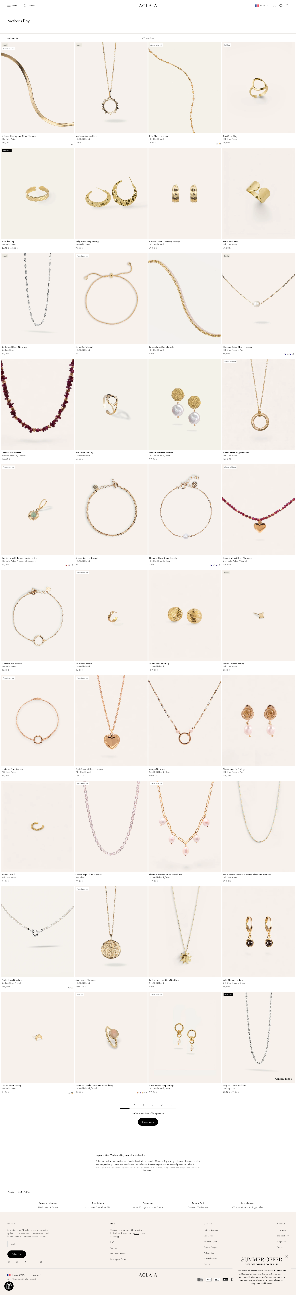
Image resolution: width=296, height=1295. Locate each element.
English (36, 1274)
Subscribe (17, 1254)
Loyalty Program (210, 1241)
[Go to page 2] (171, 1105)
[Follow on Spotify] (41, 1262)
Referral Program (211, 1247)
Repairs (207, 1264)
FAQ (112, 1242)
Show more (148, 1121)
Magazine (281, 1241)
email (136, 1233)
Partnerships (209, 1252)
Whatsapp (114, 1236)
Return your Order (118, 1259)
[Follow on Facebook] (33, 1262)
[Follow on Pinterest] (16, 1262)
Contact (113, 1247)
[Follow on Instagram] (8, 1262)
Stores (280, 1247)
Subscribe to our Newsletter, (19, 1230)
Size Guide (209, 1235)
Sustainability (283, 1235)
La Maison (281, 1230)
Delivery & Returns (118, 1253)
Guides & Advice (211, 1230)
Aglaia (11, 1191)
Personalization (210, 1258)
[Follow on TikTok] (25, 1262)
